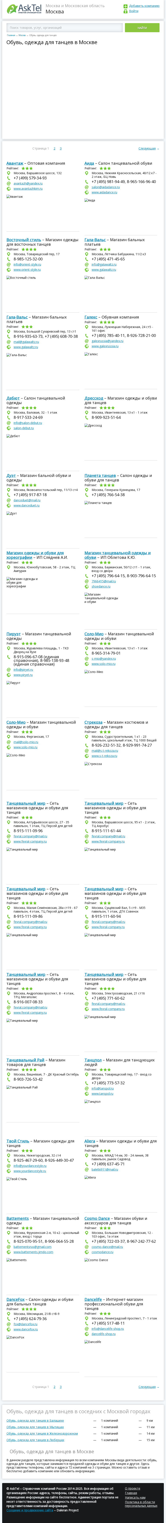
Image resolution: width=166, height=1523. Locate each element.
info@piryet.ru (23, 670)
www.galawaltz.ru (104, 270)
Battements (17, 1218)
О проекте (132, 1488)
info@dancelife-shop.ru (108, 1329)
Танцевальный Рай (25, 1060)
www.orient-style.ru (27, 270)
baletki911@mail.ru (105, 1169)
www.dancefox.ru (26, 1329)
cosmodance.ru (102, 1252)
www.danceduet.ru (27, 505)
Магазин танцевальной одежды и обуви (118, 555)
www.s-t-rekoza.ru (104, 756)
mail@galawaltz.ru (26, 342)
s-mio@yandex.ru (104, 658)
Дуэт (11, 475)
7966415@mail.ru (104, 581)
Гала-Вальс (95, 239)
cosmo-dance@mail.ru (107, 1247)
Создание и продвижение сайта (29, 1510)
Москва (22, 35)
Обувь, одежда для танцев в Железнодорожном (42, 1433)
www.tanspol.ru (102, 1093)
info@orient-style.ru (27, 264)
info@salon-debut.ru (28, 423)
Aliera (90, 1141)
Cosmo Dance (97, 1218)
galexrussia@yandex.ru (107, 341)
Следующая (147, 148)
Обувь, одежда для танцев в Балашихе (35, 1420)
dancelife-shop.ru (104, 1334)
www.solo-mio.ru (103, 664)
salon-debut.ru (24, 428)
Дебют (13, 398)
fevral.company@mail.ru (30, 836)
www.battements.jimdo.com (33, 1252)
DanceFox (15, 1299)
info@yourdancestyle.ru (30, 1166)
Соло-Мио (94, 633)
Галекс (91, 317)
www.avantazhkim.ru (28, 188)
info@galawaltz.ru (104, 264)
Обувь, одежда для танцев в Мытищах (35, 1427)
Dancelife (93, 1299)
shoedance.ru (101, 586)
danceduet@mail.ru (27, 500)
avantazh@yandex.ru (28, 183)
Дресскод (94, 398)
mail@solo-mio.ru (26, 742)
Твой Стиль (17, 1141)
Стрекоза (93, 722)
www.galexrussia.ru (105, 346)
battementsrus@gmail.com (32, 1247)
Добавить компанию (144, 6)
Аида (89, 163)
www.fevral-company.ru (30, 841)
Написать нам (135, 1497)
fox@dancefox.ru (25, 1324)
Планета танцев (100, 475)
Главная (11, 35)
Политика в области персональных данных (141, 1504)
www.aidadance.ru (104, 192)
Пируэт (13, 633)
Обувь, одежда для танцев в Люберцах (35, 1440)
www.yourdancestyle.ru (30, 1171)
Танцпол (93, 1060)
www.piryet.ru (23, 675)
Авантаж (14, 163)
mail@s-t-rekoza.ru (105, 751)
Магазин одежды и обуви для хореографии (35, 555)
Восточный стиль (23, 239)
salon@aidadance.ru (106, 187)
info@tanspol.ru (103, 1088)
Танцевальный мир (25, 803)
